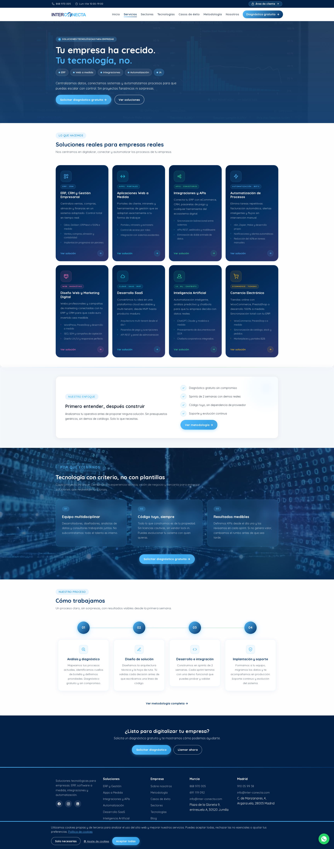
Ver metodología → (199, 425)
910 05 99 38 (245, 786)
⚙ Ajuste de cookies (96, 841)
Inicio (116, 14)
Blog (154, 818)
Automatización (113, 805)
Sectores (147, 14)
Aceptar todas (125, 841)
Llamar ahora (188, 750)
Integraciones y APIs (116, 799)
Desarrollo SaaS (114, 812)
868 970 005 (198, 786)
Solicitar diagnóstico (151, 750)
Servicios (130, 14)
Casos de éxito (189, 14)
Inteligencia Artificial (116, 818)
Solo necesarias (66, 841)
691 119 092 (197, 792)
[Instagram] (68, 803)
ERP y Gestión (112, 786)
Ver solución (68, 253)
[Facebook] (59, 803)
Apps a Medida (113, 792)
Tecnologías (166, 14)
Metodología (213, 14)
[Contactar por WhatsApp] (324, 838)
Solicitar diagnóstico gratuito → (83, 100)
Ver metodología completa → (167, 703)
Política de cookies (80, 831)
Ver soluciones (129, 100)
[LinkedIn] (77, 803)
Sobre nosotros (161, 786)
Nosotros (232, 14)
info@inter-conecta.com (206, 799)
